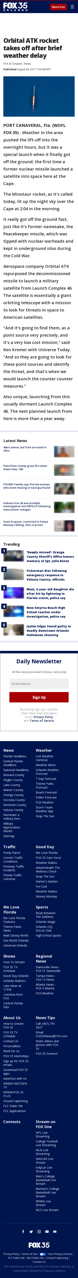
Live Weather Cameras (44, 758)
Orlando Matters (14, 981)
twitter (31, 1231)
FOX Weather (45, 802)
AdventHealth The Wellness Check (48, 869)
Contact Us (10, 1041)
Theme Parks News (12, 928)
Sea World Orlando (16, 940)
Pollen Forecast (46, 797)
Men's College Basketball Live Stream (46, 1180)
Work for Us (11, 1051)
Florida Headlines (14, 756)
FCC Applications (14, 1111)
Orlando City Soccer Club (44, 928)
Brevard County (13, 775)
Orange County (13, 795)
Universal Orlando (15, 945)
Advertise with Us (15, 1078)
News (27, 64)
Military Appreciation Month (11, 827)
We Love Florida (47, 853)
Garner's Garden (47, 881)
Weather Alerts (46, 765)
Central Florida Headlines (13, 763)
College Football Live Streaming (47, 1143)
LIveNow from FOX (13, 996)
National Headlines (16, 770)
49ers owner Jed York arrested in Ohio (25, 448)
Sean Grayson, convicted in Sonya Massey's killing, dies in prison (25, 523)
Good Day (45, 846)
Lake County (11, 785)
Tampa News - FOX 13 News (46, 977)
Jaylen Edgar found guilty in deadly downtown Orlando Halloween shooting (49, 630)
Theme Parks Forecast (45, 785)
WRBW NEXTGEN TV (15, 1085)
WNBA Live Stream (43, 1203)
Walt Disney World (15, 935)
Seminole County (14, 805)
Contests (11, 1121)
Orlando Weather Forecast (47, 772)
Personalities (12, 1046)
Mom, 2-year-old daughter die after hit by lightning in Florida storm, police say (50, 593)
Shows (9, 956)
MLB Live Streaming (43, 1152)
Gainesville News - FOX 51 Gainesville (48, 969)
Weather (44, 750)
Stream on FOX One (45, 1124)
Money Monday (46, 896)
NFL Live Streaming (43, 1134)
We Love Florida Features (14, 920)
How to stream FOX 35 (13, 1025)
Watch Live (58, 7)
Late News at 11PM (12, 987)
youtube (47, 1231)
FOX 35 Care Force (48, 858)
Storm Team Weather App (44, 809)
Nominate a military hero (11, 817)
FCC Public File (13, 1106)
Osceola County (14, 800)
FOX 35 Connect (47, 1054)
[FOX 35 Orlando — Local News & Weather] (15, 7)
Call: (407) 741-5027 (46, 1025)
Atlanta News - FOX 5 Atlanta (46, 986)
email (55, 1231)
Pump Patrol (11, 853)
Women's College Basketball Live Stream (47, 1192)
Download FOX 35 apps (15, 1071)
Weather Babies (46, 863)
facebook (23, 1231)
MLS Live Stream (47, 1210)
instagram (39, 1231)
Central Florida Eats (13, 1005)
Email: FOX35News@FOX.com (51, 1034)
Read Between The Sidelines (46, 915)
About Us (12, 1017)
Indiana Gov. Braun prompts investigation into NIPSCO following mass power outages (27, 506)
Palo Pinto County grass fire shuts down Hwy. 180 (25, 467)
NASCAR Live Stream (44, 1160)
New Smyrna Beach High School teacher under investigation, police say (46, 612)
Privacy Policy (43, 717)
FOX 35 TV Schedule (10, 969)
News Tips (45, 1017)
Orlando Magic (46, 922)
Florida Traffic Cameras (12, 877)
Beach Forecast (46, 792)
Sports (42, 907)
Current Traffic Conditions (13, 859)
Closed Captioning (15, 1101)
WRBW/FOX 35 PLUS (13, 1094)
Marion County (13, 790)
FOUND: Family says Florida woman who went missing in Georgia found (26, 485)
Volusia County (13, 810)
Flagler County (13, 780)
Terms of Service (42, 721)
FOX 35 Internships (16, 1056)
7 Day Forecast (46, 779)
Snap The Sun (45, 816)
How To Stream (14, 962)
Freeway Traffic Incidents (13, 868)
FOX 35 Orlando (12, 64)
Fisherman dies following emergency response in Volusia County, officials (47, 575)
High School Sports (48, 935)
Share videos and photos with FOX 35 (47, 1045)
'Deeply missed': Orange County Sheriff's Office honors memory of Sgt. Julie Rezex (50, 556)
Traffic (9, 846)
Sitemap (8, 836)
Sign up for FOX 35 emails (15, 1063)
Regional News (44, 959)
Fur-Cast (41, 886)
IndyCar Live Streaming (44, 1169)
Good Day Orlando (16, 976)
